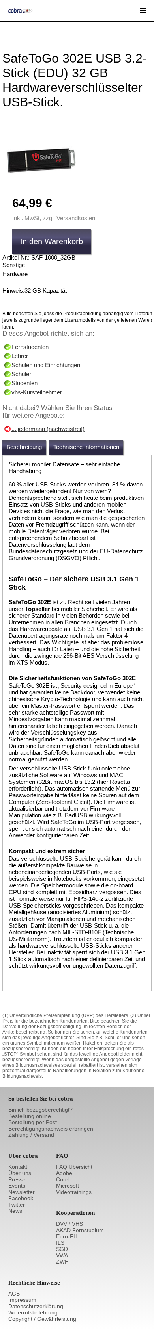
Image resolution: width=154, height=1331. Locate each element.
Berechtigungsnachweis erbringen (50, 1128)
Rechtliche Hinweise (34, 1282)
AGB (14, 1293)
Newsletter (21, 1192)
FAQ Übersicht (74, 1167)
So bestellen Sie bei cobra (40, 1098)
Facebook (20, 1198)
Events (16, 1185)
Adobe (64, 1173)
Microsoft (67, 1185)
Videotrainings (74, 1192)
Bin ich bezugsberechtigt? (40, 1109)
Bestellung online (29, 1116)
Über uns (19, 1173)
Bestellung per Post (32, 1122)
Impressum (22, 1300)
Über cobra (23, 1156)
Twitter (16, 1204)
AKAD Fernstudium (80, 1230)
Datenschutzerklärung (35, 1306)
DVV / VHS (69, 1224)
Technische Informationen (86, 447)
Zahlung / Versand (31, 1135)
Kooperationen (75, 1213)
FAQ (62, 1156)
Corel (62, 1179)
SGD (62, 1249)
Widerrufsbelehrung (33, 1312)
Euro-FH (66, 1236)
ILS (60, 1243)
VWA (62, 1255)
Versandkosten (75, 218)
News (15, 1211)
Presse (17, 1179)
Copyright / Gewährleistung (42, 1319)
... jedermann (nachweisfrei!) (48, 428)
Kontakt (17, 1167)
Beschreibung (24, 447)
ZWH (62, 1262)
